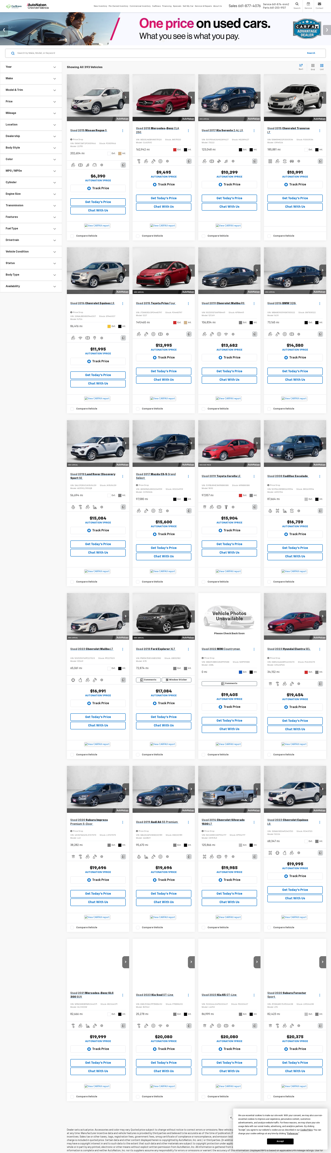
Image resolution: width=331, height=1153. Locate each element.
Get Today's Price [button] (98, 202)
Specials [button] (177, 6)
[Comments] (123, 165)
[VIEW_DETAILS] (229, 616)
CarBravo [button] (156, 6)
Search (311, 53)
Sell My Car (188, 6)
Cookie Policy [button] (306, 1130)
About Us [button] (217, 6)
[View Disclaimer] (102, 165)
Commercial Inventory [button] (140, 6)
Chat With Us (98, 210)
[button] (125, 98)
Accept (280, 1141)
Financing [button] (167, 6)
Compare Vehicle (86, 236)
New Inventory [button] (100, 6)
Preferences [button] (292, 1133)
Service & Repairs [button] (203, 6)
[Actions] (123, 131)
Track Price (100, 188)
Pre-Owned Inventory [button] (118, 6)
